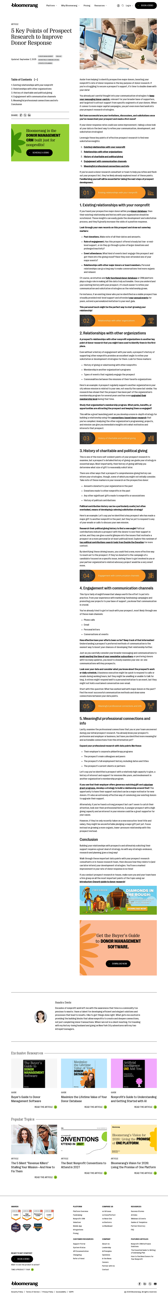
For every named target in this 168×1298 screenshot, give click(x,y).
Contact (105, 1269)
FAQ (132, 1230)
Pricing (87, 5)
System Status (79, 1247)
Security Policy (17, 1292)
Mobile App (77, 1226)
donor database (139, 211)
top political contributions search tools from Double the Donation (112, 542)
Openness (106, 1255)
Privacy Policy (47, 1292)
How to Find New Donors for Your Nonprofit (142, 1257)
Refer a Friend (78, 1258)
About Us (106, 1244)
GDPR (71, 1292)
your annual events (138, 297)
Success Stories (137, 1211)
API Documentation (81, 1251)
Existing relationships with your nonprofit (104, 147)
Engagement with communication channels (105, 161)
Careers (105, 1262)
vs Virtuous (106, 1211)
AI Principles (107, 1251)
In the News (106, 1258)
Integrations (78, 1230)
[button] (51, 5)
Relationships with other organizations (103, 151)
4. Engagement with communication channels (33, 96)
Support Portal (79, 1244)
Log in (128, 5)
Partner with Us (108, 1266)
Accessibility (61, 1292)
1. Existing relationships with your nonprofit (32, 85)
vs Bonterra (107, 1222)
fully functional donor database (121, 278)
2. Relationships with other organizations (31, 89)
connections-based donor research (128, 417)
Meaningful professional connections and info (106, 166)
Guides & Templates (139, 1222)
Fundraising (77, 1215)
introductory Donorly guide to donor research (102, 881)
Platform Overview (80, 1211)
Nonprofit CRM (79, 1219)
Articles (134, 1215)
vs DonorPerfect (109, 1215)
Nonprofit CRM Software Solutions (141, 1245)
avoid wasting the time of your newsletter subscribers (106, 656)
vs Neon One (107, 1219)
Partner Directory (138, 1226)
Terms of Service (33, 1292)
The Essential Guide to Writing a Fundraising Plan (143, 1251)
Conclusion (16, 104)
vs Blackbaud (107, 1226)
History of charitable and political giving (103, 156)
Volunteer (77, 1222)
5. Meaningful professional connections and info (34, 100)
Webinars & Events (138, 1219)
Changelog (77, 1255)
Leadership (106, 1247)
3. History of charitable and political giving (31, 92)
